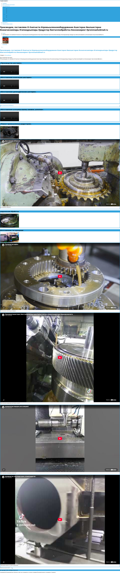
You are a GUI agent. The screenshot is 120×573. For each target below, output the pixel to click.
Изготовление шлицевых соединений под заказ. (17, 7)
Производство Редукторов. (12, 14)
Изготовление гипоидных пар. (15, 13)
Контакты (4, 22)
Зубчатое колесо (12, 10)
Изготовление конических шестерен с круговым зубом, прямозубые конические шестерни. (30, 11)
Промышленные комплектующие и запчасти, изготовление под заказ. (25, 19)
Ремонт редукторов (7, 24)
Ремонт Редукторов (12, 15)
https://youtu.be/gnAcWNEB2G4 (6, 105)
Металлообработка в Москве (12, 18)
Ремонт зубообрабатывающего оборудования (16, 21)
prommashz (4, 44)
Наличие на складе (12, 17)
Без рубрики (8, 55)
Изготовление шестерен (8, 4)
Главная (4, 3)
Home (3, 33)
